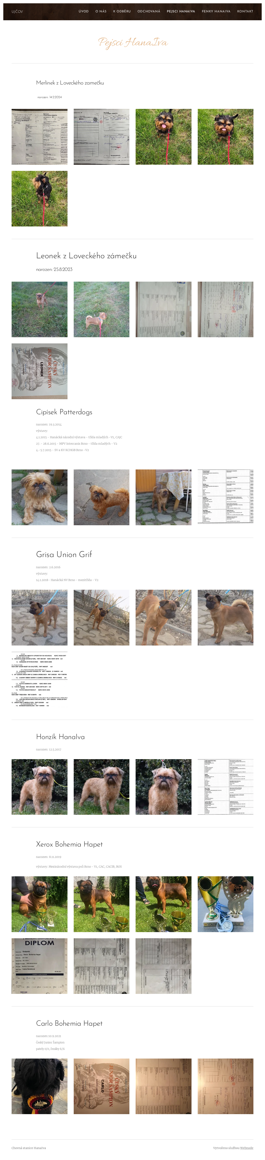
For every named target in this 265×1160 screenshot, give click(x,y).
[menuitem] (85, 12)
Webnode (246, 1148)
